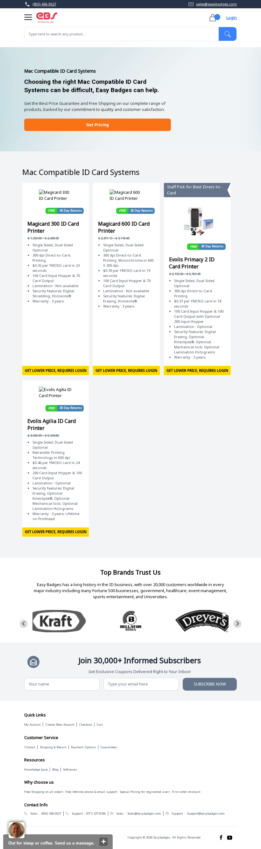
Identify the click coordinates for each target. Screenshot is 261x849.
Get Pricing (97, 124)
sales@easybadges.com (216, 4)
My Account (32, 724)
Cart (99, 724)
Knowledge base (36, 769)
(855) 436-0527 (44, 4)
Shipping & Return (53, 747)
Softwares (70, 769)
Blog (55, 769)
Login (231, 17)
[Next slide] (237, 624)
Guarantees (108, 747)
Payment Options (83, 747)
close (103, 842)
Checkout (85, 724)
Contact (29, 747)
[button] (28, 18)
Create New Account (59, 724)
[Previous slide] (24, 624)
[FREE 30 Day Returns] (55, 195)
